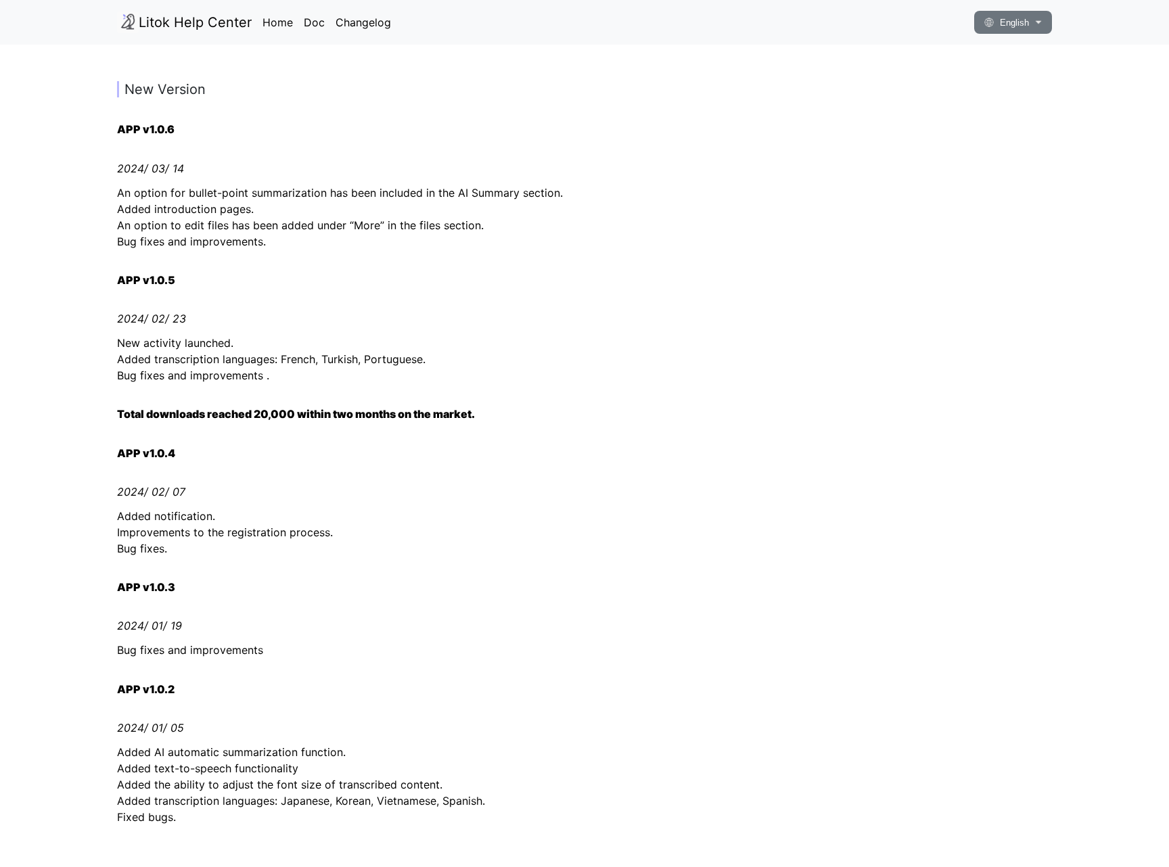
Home (277, 22)
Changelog (363, 22)
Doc (314, 22)
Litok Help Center (195, 22)
